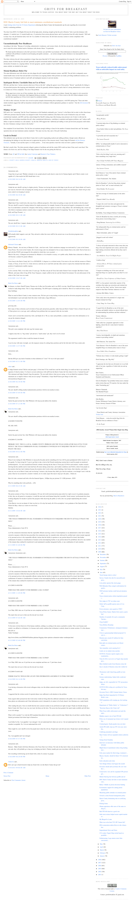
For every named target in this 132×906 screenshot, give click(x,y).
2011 (99, 546)
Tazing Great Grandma (106, 740)
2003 (99, 875)
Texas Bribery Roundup (106, 625)
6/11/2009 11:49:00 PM (16, 593)
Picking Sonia (104, 803)
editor (10, 366)
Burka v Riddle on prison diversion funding (112, 785)
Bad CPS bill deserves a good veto (110, 811)
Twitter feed (99, 414)
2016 (99, 531)
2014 (99, 537)
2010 (99, 549)
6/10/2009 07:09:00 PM (16, 393)
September (103, 563)
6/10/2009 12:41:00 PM (16, 321)
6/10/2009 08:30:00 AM (16, 195)
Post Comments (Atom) (18, 780)
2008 (99, 860)
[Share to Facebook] (44, 158)
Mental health (42, 160)
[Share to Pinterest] (46, 158)
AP (13, 154)
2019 (99, 522)
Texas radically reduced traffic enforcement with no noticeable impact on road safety (111, 68)
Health (33, 160)
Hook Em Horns (13, 283)
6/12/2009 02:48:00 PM (16, 640)
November (103, 557)
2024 (99, 507)
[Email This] (38, 158)
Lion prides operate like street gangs (110, 583)
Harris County (25, 160)
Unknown (11, 762)
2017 (99, 528)
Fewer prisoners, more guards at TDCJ (111, 609)
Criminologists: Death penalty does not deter (113, 724)
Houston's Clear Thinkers (48, 154)
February (103, 853)
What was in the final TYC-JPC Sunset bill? (112, 822)
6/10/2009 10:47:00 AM (16, 278)
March (102, 850)
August (102, 566)
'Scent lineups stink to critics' (108, 575)
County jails (14, 160)
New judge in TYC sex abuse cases (110, 601)
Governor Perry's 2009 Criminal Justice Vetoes (113, 692)
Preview (105, 56)
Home (47, 776)
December (103, 554)
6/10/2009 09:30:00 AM (16, 239)
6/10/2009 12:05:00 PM (16, 301)
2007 (99, 863)
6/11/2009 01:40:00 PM (16, 545)
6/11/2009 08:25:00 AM (16, 486)
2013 (99, 540)
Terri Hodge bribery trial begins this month (112, 764)
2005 (99, 869)
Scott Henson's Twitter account (107, 35)
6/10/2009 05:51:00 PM (16, 361)
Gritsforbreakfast (13, 231)
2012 (99, 543)
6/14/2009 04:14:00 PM (16, 679)
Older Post (87, 776)
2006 (99, 866)
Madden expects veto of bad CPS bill (110, 716)
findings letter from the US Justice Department (21, 25)
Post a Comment (8, 773)
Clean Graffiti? (104, 622)
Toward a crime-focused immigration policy (112, 795)
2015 (99, 534)
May (101, 844)
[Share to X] (42, 158)
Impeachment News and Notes (108, 830)
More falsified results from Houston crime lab (113, 664)
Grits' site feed (116, 46)
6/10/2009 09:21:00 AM (16, 215)
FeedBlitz (118, 56)
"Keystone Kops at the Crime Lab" (110, 708)
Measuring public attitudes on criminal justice (113, 793)
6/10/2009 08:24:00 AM (16, 179)
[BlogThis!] (40, 158)
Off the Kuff (20, 154)
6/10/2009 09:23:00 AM (16, 226)
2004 (99, 872)
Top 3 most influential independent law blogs (115, 452)
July (101, 569)
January (102, 856)
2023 (99, 510)
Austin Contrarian (32, 154)
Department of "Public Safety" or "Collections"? (114, 705)
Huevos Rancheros (118, 496)
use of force (53, 160)
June (101, 572)
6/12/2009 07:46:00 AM (16, 618)
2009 (99, 552)
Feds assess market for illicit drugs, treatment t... (114, 753)
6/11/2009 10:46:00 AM (16, 511)
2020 (99, 519)
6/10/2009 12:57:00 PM (16, 346)
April (101, 847)
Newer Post (7, 776)
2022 (99, 513)
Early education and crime (107, 761)
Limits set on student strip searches (110, 651)
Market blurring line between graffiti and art (112, 777)
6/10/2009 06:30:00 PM (16, 382)
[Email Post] (35, 157)
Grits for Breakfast (66, 9)
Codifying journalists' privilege (109, 732)
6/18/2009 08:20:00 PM (16, 757)
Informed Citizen (13, 244)
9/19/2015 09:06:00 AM (16, 768)
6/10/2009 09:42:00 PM (16, 452)
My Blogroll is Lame (106, 819)
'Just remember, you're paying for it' (110, 648)
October (102, 560)
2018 (99, 525)
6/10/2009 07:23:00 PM (16, 404)
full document (84, 103)
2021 (99, 516)
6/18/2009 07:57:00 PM (16, 739)
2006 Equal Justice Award (112, 437)
